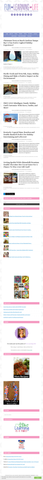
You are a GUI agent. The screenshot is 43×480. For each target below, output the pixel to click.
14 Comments (29, 141)
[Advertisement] (21, 24)
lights (4, 68)
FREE (25, 127)
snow (25, 68)
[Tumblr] (26, 15)
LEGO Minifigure (33, 127)
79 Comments (29, 171)
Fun (34, 67)
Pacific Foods (10, 98)
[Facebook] (15, 15)
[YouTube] (31, 15)
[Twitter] (28, 15)
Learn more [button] (4, 478)
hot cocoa (33, 188)
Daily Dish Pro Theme (16, 475)
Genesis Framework (26, 475)
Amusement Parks (8, 66)
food (32, 67)
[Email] (12, 15)
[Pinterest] (20, 15)
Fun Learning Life (21, 8)
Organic (5, 98)
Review (19, 68)
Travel (21, 66)
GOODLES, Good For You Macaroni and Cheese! (13, 317)
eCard (17, 127)
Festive (29, 67)
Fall (18, 188)
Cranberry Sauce (20, 97)
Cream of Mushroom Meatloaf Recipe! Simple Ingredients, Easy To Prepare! (23, 461)
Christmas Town (14, 67)
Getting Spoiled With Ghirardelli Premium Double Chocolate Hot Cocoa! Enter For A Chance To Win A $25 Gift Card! (21, 164)
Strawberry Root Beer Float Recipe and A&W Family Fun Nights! (21, 467)
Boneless (6, 156)
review (18, 66)
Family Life (14, 66)
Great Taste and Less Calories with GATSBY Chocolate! (14, 306)
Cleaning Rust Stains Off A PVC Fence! (13, 456)
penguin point (15, 68)
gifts (26, 188)
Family (22, 127)
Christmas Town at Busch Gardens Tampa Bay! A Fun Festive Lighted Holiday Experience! (20, 42)
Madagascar (9, 68)
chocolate (7, 188)
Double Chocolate (13, 188)
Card (9, 127)
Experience (25, 67)
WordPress (33, 475)
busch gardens (8, 67)
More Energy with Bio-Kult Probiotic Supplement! (13, 309)
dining (25, 97)
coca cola (20, 67)
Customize (13, 127)
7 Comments (29, 82)
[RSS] (23, 15)
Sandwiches (5, 157)
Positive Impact (16, 98)
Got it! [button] (38, 477)
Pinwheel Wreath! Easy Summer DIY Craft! (16, 464)
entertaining (18, 156)
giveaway (6, 187)
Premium (37, 188)
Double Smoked (12, 156)
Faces (19, 127)
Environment (30, 97)
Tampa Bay (34, 68)
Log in (37, 475)
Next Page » (12, 193)
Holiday (37, 67)
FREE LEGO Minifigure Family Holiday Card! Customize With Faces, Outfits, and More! (20, 105)
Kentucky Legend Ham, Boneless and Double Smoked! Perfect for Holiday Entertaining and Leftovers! (19, 134)
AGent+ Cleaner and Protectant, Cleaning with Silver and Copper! (16, 314)
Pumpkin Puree (23, 98)
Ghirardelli (22, 188)
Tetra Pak (32, 98)
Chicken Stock (14, 97)
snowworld (28, 68)
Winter (4, 189)
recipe (6, 96)
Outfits (38, 127)
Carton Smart (8, 97)
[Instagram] (17, 15)
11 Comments (29, 49)
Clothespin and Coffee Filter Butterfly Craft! (12, 312)
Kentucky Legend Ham (28, 156)
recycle (27, 98)
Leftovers (36, 156)
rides (22, 68)
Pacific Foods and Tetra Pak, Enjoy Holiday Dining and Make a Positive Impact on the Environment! (21, 76)
